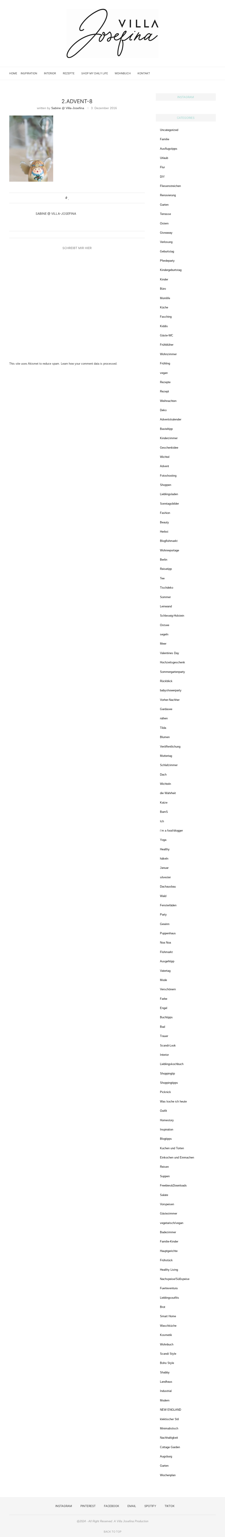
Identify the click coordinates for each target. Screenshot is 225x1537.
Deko (163, 410)
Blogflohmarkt (169, 541)
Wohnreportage (169, 550)
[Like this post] (68, 198)
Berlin (163, 559)
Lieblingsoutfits (169, 1297)
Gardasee (166, 709)
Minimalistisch (169, 1428)
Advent (164, 466)
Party (163, 914)
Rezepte (68, 73)
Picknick (165, 1092)
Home (13, 73)
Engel (163, 1008)
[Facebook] (193, 73)
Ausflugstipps (168, 148)
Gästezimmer (168, 1213)
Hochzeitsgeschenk (172, 662)
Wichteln (165, 783)
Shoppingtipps (169, 1082)
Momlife (165, 298)
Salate (164, 1195)
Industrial (166, 1391)
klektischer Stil (169, 1419)
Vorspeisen (167, 1204)
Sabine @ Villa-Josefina (67, 108)
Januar (164, 867)
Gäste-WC (166, 335)
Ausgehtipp (167, 961)
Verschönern (168, 989)
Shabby (165, 1372)
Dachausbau (168, 886)
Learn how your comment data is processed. (89, 363)
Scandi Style (168, 1353)
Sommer (165, 597)
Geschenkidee (169, 447)
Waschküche (168, 1325)
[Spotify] (202, 73)
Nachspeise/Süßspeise (174, 1279)
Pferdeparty (167, 260)
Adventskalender (170, 419)
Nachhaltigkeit (169, 1437)
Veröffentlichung (170, 746)
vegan (164, 373)
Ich (162, 821)
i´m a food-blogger (171, 830)
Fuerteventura (169, 1288)
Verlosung (166, 242)
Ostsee (164, 625)
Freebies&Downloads (173, 1185)
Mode (163, 980)
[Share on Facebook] (73, 198)
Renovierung (168, 195)
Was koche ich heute (173, 1101)
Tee (162, 578)
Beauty (164, 522)
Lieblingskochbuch (171, 1064)
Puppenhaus (168, 933)
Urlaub (164, 158)
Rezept (164, 391)
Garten (164, 204)
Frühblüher (166, 344)
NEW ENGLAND (170, 1409)
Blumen (165, 737)
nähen (164, 718)
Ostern (164, 223)
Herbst (164, 531)
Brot (162, 1307)
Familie (164, 139)
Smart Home (168, 1316)
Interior (50, 73)
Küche (164, 307)
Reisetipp (166, 569)
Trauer (164, 1036)
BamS (164, 811)
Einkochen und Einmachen (177, 1157)
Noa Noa (165, 942)
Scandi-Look (168, 1045)
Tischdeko (166, 587)
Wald (163, 896)
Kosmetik (166, 1335)
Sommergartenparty (172, 671)
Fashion (165, 513)
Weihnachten (168, 401)
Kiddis (164, 326)
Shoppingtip (167, 1073)
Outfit (163, 1110)
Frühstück (166, 1260)
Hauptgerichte (169, 1251)
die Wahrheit (168, 793)
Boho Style (167, 1363)
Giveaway (166, 232)
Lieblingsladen (169, 494)
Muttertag (166, 755)
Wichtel (164, 457)
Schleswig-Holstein (172, 615)
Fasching (166, 316)
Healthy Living (169, 1269)
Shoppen (165, 485)
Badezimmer (168, 1232)
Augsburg (166, 1456)
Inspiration (29, 73)
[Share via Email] (85, 198)
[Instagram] (184, 73)
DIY (162, 176)
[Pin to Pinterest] (81, 198)
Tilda (163, 727)
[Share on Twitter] (77, 198)
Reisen (164, 1166)
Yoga (163, 839)
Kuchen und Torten (172, 1148)
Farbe (163, 998)
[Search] (213, 73)
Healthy (165, 849)
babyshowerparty (170, 690)
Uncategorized (169, 130)
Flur (162, 167)
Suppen (165, 1176)
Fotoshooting (168, 475)
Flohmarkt (166, 952)
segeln (164, 634)
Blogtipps (166, 1138)
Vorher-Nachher (170, 699)
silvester (165, 877)
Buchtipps (166, 1017)
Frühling (165, 363)
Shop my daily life (94, 73)
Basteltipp (166, 429)
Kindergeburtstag (170, 270)
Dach (163, 774)
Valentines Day (169, 653)
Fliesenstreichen (170, 186)
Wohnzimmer (168, 354)
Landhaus (166, 1381)
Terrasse (165, 214)
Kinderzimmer (169, 438)
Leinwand (166, 606)
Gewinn (164, 924)
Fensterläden (168, 905)
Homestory (167, 1120)
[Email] (198, 73)
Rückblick (166, 681)
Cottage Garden (170, 1447)
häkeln (164, 858)
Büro (163, 288)
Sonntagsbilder (169, 503)
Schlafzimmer (169, 765)
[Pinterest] (189, 73)
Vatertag (165, 970)
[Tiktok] (207, 73)
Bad (162, 1026)
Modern (164, 1400)
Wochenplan (168, 1475)
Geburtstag (167, 251)
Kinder (164, 279)
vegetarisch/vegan (171, 1223)
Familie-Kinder (169, 1241)
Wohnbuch (123, 73)
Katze (163, 802)
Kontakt (144, 73)
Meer (163, 643)
